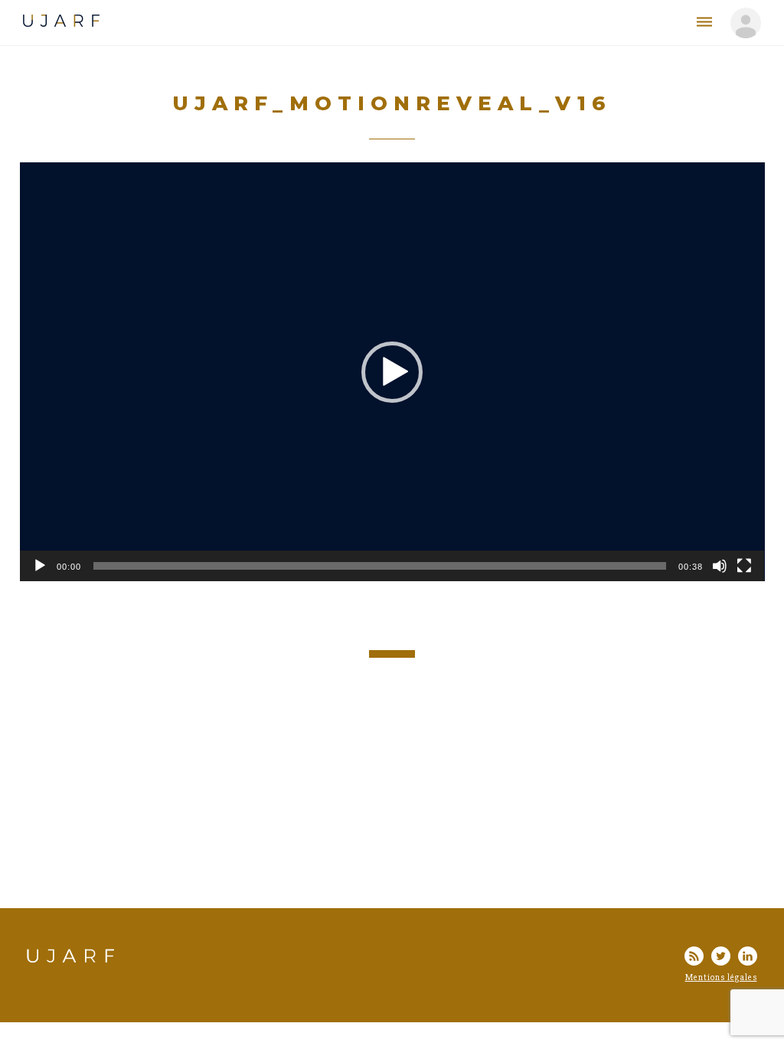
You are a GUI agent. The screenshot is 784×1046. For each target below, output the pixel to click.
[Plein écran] (744, 566)
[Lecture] (39, 566)
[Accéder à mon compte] (745, 23)
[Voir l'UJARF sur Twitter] (720, 957)
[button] (392, 372)
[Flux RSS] (694, 957)
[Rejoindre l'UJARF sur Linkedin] (747, 957)
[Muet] (719, 566)
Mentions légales (721, 977)
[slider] (380, 566)
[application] (392, 371)
